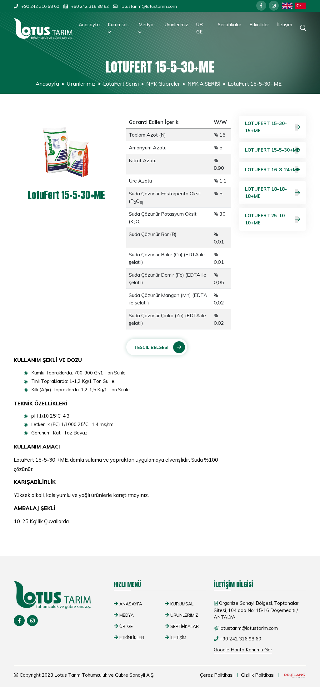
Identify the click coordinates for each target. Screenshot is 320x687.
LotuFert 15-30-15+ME (266, 126)
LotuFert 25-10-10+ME (266, 219)
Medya (145, 25)
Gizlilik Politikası (257, 675)
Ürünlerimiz (176, 25)
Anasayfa (89, 25)
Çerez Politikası (216, 675)
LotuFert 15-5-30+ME (272, 150)
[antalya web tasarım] (294, 675)
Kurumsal (118, 25)
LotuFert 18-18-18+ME (266, 192)
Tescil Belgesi (151, 347)
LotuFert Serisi (121, 83)
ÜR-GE (200, 28)
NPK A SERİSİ (204, 83)
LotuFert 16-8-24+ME (272, 170)
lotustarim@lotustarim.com (149, 6)
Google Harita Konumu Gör (243, 650)
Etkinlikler (259, 25)
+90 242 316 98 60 (40, 6)
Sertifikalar (229, 25)
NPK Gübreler (163, 83)
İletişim (284, 25)
